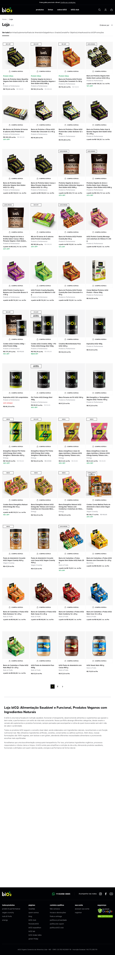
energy (5, 920)
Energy (5, 458)
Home (4, 19)
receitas (32, 909)
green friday (33, 939)
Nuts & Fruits (63, 565)
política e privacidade (58, 920)
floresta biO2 (34, 924)
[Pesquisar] (99, 10)
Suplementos (22, 32)
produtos (40, 9)
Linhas (79, 32)
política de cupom (57, 924)
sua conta (79, 905)
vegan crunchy (8, 912)
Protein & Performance (11, 86)
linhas (50, 9)
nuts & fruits (7, 916)
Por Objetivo (72, 32)
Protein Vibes (8, 76)
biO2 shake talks (35, 935)
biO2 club (75, 9)
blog (30, 916)
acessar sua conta (82, 909)
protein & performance (11, 909)
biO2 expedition (35, 928)
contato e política (57, 905)
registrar (78, 912)
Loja (11, 19)
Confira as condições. (68, 2)
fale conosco (55, 909)
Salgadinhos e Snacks (52, 32)
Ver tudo (5, 32)
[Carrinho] (111, 10)
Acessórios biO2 (88, 32)
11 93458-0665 (63, 894)
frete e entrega (56, 916)
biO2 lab (32, 931)
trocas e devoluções (58, 912)
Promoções (99, 32)
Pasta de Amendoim (35, 32)
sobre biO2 (62, 9)
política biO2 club (57, 928)
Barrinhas (13, 32)
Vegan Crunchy (92, 511)
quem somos (34, 912)
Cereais (64, 32)
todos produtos (8, 905)
